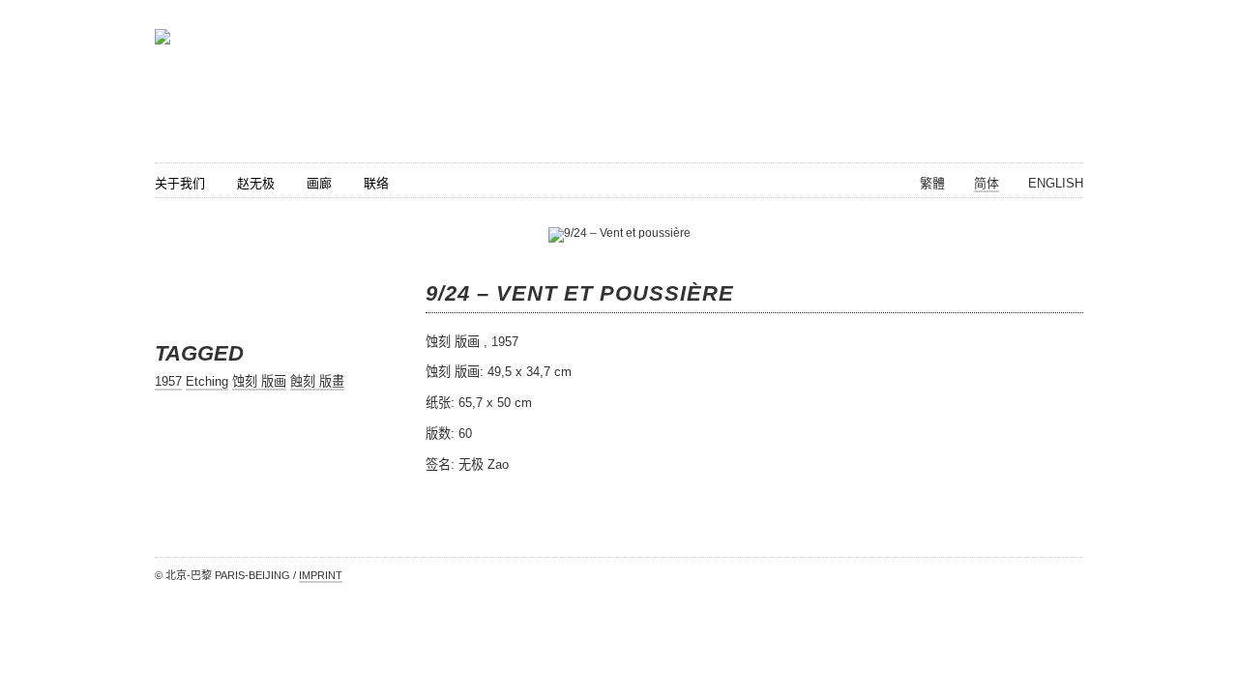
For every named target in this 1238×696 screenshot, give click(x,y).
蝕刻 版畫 (317, 381)
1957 (168, 381)
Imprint (320, 575)
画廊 (319, 183)
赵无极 (256, 183)
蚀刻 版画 (259, 381)
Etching (207, 381)
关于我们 (180, 183)
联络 (376, 183)
